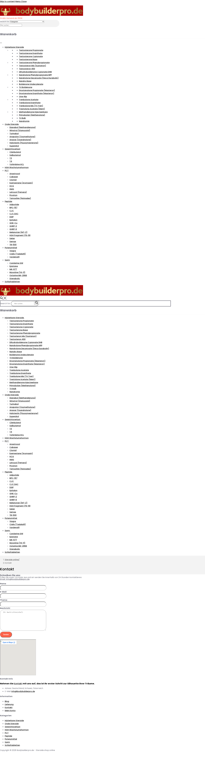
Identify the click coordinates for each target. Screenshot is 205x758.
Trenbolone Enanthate (29, 102)
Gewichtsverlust (12, 149)
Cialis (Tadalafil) (17, 254)
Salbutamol (15, 155)
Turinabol (14, 133)
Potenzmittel (11, 247)
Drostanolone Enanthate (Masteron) (36, 93)
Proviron (13, 195)
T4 (10, 161)
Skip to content (7, 1)
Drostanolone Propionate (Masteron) (37, 90)
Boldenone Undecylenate (31, 84)
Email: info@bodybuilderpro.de (15, 579)
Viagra (12, 250)
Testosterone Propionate (31, 50)
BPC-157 (13, 207)
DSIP (11, 216)
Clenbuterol (15, 152)
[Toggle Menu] (1, 42)
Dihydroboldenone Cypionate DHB (35, 71)
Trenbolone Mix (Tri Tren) (31, 105)
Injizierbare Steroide (14, 47)
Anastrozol (14, 173)
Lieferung (9, 704)
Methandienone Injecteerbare (33, 112)
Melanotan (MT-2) (18, 232)
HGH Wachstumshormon (17, 167)
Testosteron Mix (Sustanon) (32, 65)
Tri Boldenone (25, 87)
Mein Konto (10, 710)
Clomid (12, 179)
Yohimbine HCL (16, 164)
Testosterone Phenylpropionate (34, 62)
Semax (12, 241)
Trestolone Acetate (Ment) (32, 109)
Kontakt (18, 683)
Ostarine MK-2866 (18, 275)
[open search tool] (3, 298)
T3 (10, 158)
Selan (12, 238)
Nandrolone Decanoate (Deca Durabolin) (39, 78)
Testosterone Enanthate (30, 53)
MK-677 (13, 269)
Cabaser (13, 176)
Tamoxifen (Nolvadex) (20, 198)
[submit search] (36, 303)
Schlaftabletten (12, 281)
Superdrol (14, 146)
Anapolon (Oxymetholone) (22, 136)
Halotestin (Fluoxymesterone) (23, 142)
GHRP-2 (13, 226)
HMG (11, 189)
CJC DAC (13, 213)
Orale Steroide (12, 124)
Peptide (8, 201)
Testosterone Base (28, 59)
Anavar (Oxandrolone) (20, 139)
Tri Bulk (22, 118)
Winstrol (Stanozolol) (19, 130)
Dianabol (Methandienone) (22, 127)
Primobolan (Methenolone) (32, 115)
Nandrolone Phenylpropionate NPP (35, 75)
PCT (7, 170)
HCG (11, 186)
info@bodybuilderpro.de (23, 691)
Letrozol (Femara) (18, 192)
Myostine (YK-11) (17, 272)
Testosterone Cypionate (31, 56)
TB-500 (12, 244)
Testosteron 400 (27, 68)
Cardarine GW (16, 263)
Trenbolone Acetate (28, 99)
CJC (11, 210)
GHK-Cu (13, 223)
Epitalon (13, 220)
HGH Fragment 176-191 (19, 235)
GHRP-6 (13, 229)
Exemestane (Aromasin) (21, 183)
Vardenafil (14, 257)
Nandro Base (25, 81)
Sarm (7, 260)
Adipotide (14, 204)
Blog (7, 701)
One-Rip (23, 96)
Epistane (13, 266)
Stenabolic (14, 278)
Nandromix (24, 121)
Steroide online (12, 559)
